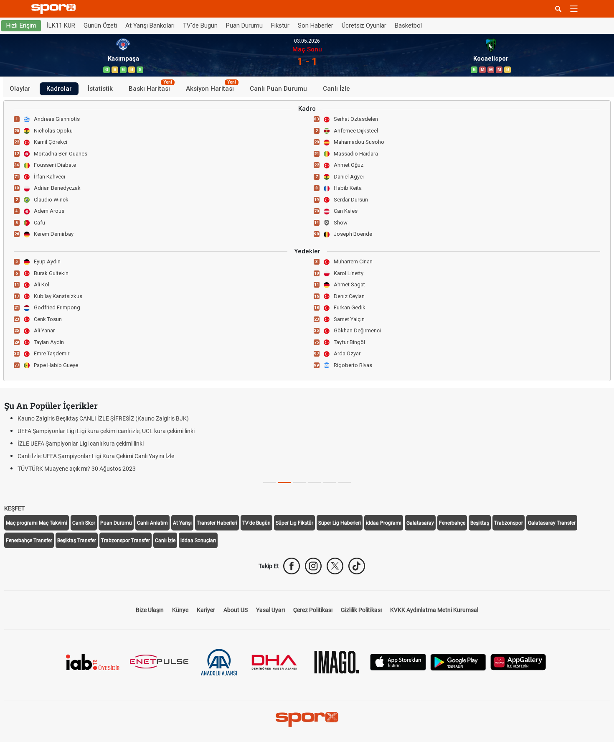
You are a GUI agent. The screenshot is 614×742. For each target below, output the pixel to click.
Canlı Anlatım (152, 523)
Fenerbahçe (452, 523)
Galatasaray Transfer (552, 523)
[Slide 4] (329, 482)
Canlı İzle (336, 88)
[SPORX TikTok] (357, 566)
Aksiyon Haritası (211, 87)
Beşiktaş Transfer (76, 540)
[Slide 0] (269, 482)
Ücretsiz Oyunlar (364, 25)
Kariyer (206, 610)
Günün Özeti (100, 25)
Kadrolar (59, 88)
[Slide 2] (299, 482)
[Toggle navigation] (574, 9)
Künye (180, 610)
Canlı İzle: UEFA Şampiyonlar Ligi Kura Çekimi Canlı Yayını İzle (96, 456)
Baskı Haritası (150, 87)
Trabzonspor (508, 523)
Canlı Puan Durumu (278, 88)
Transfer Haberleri (217, 523)
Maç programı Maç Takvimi (36, 523)
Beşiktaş (479, 523)
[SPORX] (307, 719)
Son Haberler (315, 25)
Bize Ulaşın (150, 610)
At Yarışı (182, 523)
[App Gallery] (518, 662)
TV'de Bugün (200, 25)
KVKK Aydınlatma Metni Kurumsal (434, 610)
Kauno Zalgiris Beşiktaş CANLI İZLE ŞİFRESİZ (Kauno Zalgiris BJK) (103, 418)
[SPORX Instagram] (313, 566)
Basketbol (408, 25)
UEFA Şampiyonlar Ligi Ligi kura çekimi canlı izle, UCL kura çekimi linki (106, 431)
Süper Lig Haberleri (339, 523)
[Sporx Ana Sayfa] (55, 9)
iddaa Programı (383, 523)
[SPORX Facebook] (291, 566)
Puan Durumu (244, 25)
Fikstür (280, 25)
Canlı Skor (83, 523)
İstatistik (100, 88)
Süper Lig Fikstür (294, 523)
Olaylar (20, 88)
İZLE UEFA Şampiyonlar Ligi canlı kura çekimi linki (81, 443)
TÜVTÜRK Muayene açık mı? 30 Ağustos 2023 (77, 468)
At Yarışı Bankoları (150, 25)
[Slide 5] (344, 482)
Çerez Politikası (312, 610)
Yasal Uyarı (270, 610)
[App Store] (398, 662)
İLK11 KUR (61, 25)
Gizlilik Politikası (361, 610)
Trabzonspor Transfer (125, 540)
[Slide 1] (284, 482)
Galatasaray (420, 523)
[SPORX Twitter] (335, 566)
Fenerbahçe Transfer (29, 540)
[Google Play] (458, 662)
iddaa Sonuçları (198, 540)
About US (235, 610)
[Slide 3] (314, 482)
